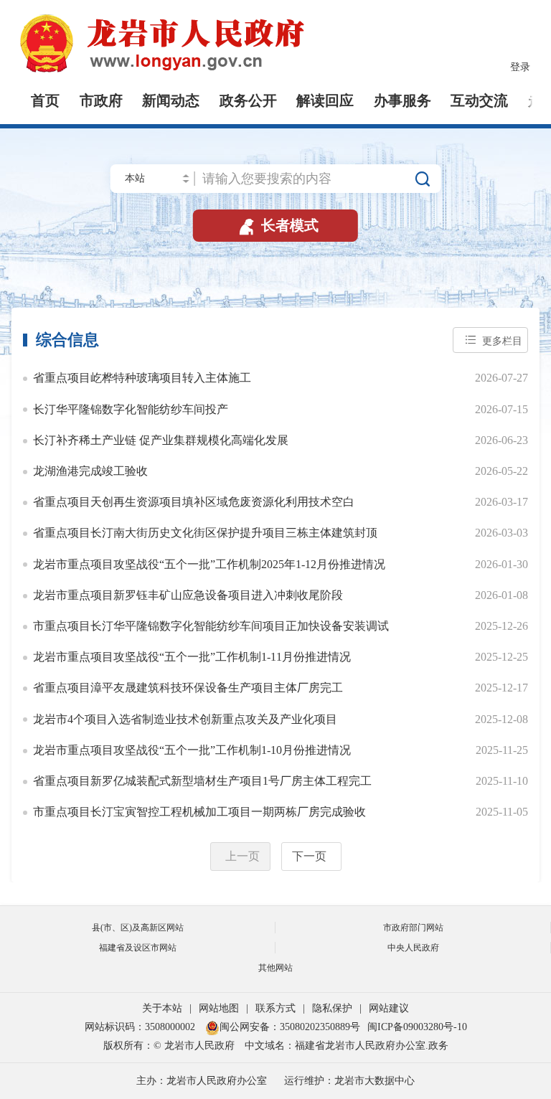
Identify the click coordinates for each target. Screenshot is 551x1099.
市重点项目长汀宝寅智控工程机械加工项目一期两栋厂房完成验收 (199, 812)
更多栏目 (502, 340)
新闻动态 (170, 100)
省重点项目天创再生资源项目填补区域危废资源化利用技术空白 (193, 502)
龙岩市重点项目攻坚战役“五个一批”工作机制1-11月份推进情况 (192, 657)
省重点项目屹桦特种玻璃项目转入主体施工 (142, 378)
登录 (520, 67)
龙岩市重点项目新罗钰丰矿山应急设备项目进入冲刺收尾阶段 (188, 595)
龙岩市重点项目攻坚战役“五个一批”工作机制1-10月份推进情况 (192, 750)
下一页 (309, 856)
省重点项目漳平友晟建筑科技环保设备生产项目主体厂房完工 (188, 687)
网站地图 (219, 1008)
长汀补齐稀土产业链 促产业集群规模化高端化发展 (160, 440)
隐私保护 (332, 1008)
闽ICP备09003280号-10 (417, 1027)
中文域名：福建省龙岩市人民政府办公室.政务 (346, 1045)
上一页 (242, 856)
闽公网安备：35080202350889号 (290, 1027)
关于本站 (162, 1008)
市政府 (101, 100)
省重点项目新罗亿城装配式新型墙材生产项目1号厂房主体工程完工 (202, 781)
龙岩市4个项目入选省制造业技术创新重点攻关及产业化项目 (185, 719)
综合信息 (67, 340)
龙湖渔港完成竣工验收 (90, 471)
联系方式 (275, 1008)
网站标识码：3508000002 (141, 1027)
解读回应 (325, 100)
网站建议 (389, 1008)
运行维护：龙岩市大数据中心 (349, 1080)
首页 (45, 100)
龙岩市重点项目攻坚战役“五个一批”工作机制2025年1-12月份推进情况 (209, 564)
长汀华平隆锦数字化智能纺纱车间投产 (130, 409)
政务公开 (248, 100)
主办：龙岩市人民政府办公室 (201, 1080)
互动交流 (479, 100)
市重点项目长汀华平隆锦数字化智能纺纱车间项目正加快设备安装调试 (211, 626)
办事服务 (402, 100)
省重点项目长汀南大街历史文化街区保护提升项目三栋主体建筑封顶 (205, 533)
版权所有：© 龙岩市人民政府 (169, 1045)
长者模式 (277, 225)
